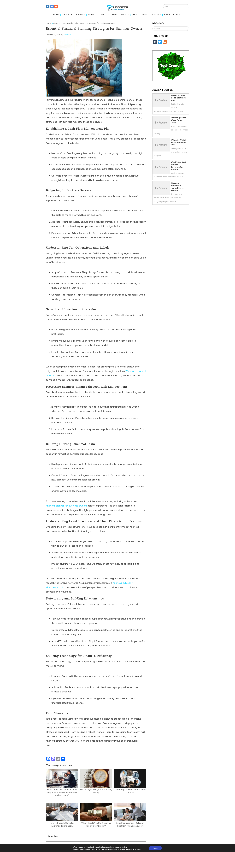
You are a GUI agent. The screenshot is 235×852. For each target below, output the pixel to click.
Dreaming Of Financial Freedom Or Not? (130, 791)
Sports (125, 15)
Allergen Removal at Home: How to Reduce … (177, 187)
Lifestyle (104, 15)
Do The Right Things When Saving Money (96, 791)
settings (138, 849)
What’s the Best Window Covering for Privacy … (178, 166)
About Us (67, 15)
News (115, 15)
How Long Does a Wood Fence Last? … (178, 120)
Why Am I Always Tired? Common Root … (178, 142)
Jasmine (66, 34)
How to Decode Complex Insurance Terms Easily (62, 824)
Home (56, 15)
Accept (155, 848)
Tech (134, 15)
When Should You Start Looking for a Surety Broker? (96, 824)
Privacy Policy (172, 15)
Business (80, 15)
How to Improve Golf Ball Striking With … (178, 98)
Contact (156, 15)
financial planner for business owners (66, 505)
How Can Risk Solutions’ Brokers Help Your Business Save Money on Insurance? (62, 792)
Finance (92, 15)
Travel (144, 15)
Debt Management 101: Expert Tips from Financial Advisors (130, 824)
